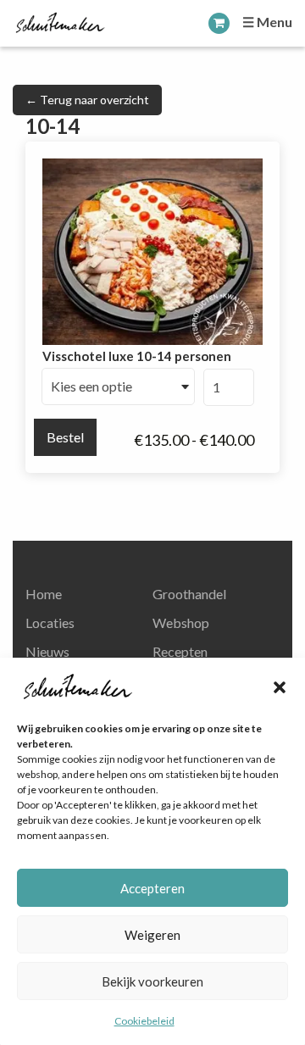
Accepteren (152, 888)
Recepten (180, 651)
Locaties (50, 622)
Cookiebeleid (144, 1020)
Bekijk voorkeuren (152, 981)
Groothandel (189, 594)
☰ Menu (267, 22)
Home (43, 594)
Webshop (180, 622)
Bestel (65, 437)
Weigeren (152, 934)
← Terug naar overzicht (87, 99)
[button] (279, 687)
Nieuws (47, 651)
